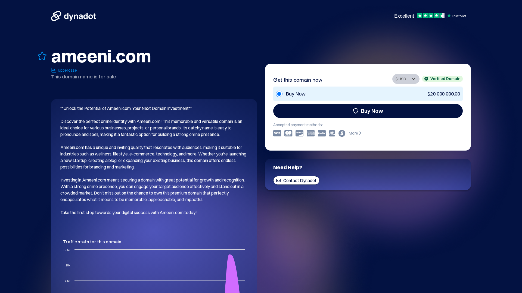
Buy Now (372, 110)
